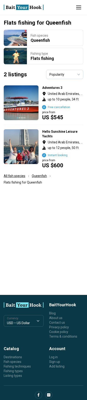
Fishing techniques (17, 366)
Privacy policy (59, 327)
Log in (53, 357)
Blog (52, 313)
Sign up (54, 362)
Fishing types (13, 371)
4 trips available (63, 103)
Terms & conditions (63, 336)
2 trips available (63, 149)
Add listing (56, 366)
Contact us (57, 322)
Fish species (12, 362)
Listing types (13, 375)
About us (55, 318)
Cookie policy (58, 332)
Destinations (13, 357)
